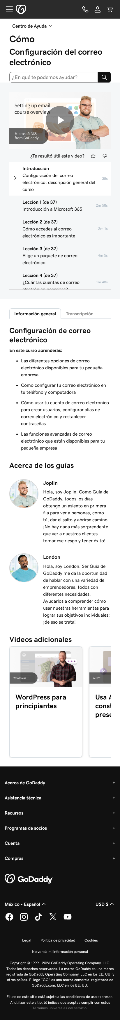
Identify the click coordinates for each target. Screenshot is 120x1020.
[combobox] (53, 77)
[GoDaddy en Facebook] (9, 919)
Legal (26, 940)
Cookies (91, 940)
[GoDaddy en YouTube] (67, 919)
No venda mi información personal (60, 951)
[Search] (104, 77)
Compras (14, 858)
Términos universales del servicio (59, 1008)
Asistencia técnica (23, 797)
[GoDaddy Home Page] (29, 879)
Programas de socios (26, 828)
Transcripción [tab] (79, 313)
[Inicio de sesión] (97, 9)
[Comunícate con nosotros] (85, 9)
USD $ (102, 904)
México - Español (22, 904)
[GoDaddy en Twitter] (53, 919)
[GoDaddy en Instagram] (24, 919)
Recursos (14, 812)
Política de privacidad (57, 940)
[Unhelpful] (105, 155)
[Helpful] (93, 155)
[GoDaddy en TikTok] (38, 919)
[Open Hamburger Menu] (7, 9)
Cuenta (12, 843)
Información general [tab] (35, 313)
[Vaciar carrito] (110, 9)
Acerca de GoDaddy (25, 782)
